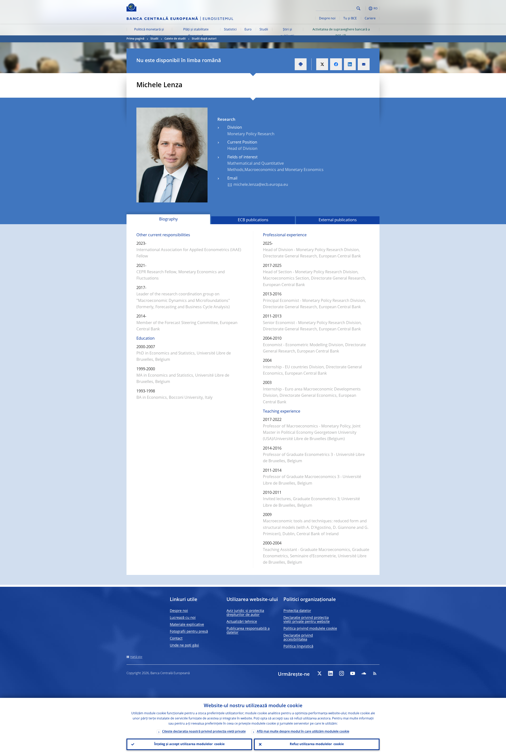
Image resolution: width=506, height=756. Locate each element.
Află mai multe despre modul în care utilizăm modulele (303, 731)
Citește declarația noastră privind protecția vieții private (204, 731)
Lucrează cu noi (183, 618)
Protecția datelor (297, 611)
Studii (264, 29)
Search (358, 8)
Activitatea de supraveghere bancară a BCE (341, 33)
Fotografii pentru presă (189, 631)
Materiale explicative (187, 625)
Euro (248, 29)
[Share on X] (322, 64)
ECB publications (253, 220)
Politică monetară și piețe (149, 33)
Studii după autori (204, 38)
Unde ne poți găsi (184, 645)
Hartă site (136, 657)
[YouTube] (352, 673)
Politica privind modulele (310, 628)
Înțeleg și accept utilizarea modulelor (189, 744)
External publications (338, 220)
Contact (176, 638)
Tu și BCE (350, 18)
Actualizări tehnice (242, 622)
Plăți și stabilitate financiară (196, 33)
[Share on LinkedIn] (350, 64)
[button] (366, 8)
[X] (319, 673)
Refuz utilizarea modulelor (317, 744)
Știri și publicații (287, 33)
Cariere (370, 18)
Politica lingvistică (298, 646)
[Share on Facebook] (336, 64)
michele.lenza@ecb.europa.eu (260, 185)
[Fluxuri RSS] (375, 673)
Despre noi (327, 18)
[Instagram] (341, 673)
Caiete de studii (175, 38)
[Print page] (301, 64)
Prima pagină (135, 38)
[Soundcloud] (363, 673)
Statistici (230, 29)
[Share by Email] (364, 64)
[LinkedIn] (330, 673)
